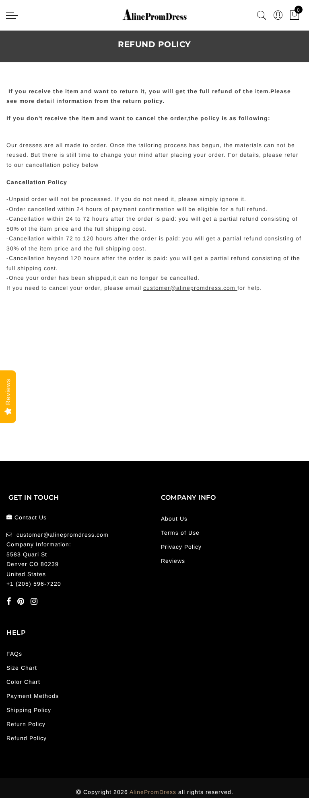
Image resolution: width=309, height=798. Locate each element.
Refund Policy (26, 738)
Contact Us (30, 517)
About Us (174, 518)
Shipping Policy (28, 710)
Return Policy (25, 724)
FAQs (14, 653)
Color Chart (23, 682)
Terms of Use (180, 532)
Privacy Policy (181, 547)
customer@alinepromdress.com (62, 534)
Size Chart (21, 668)
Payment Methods (32, 696)
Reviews (173, 561)
